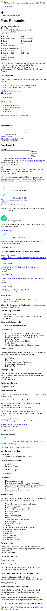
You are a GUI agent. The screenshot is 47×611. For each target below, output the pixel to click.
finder (8, 94)
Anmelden (14, 140)
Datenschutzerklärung (12, 105)
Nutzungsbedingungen (13, 107)
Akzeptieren (5, 200)
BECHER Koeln (20, 85)
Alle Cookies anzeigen (9, 230)
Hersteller (8, 7)
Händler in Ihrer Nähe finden (11, 91)
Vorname (34, 151)
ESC (5, 203)
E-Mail (33, 156)
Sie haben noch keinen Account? (12, 138)
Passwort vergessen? (8, 136)
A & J (18, 87)
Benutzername (27, 130)
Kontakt (8, 111)
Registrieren (14, 165)
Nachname (34, 154)
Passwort (27, 132)
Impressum (9, 109)
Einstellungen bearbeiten (18, 200)
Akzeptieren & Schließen (9, 609)
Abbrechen (5, 140)
